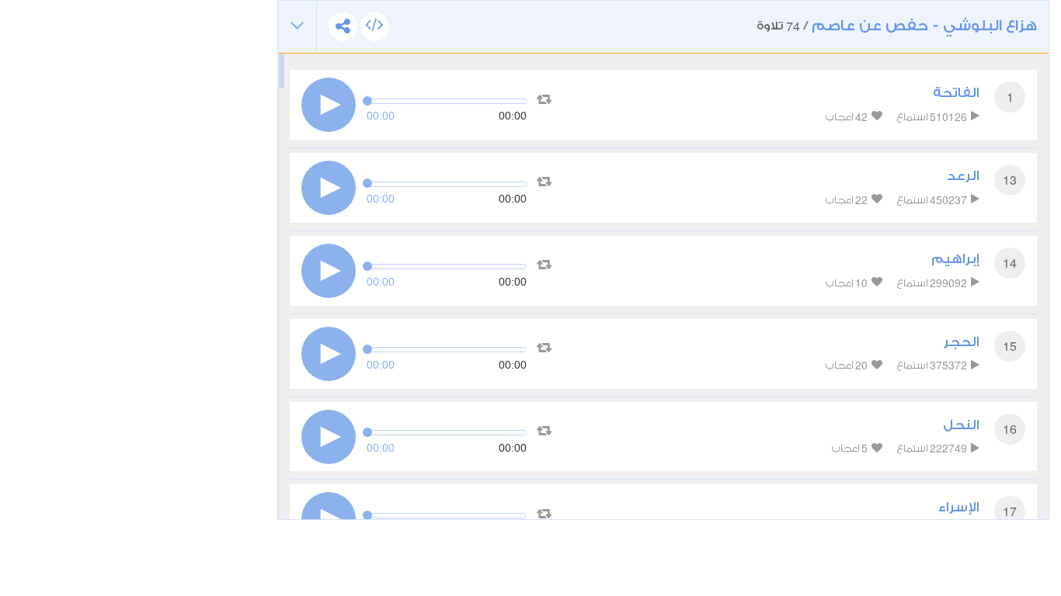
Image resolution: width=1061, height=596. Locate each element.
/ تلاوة (897, 26)
